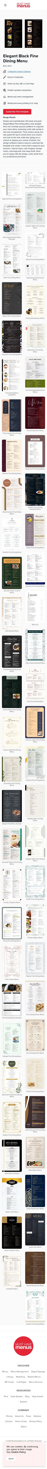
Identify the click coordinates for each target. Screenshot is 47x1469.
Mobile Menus (34, 1377)
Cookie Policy (18, 1452)
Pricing (9, 1416)
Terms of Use (21, 1421)
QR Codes (9, 1382)
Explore (23, 1402)
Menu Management (20, 1372)
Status (23, 1427)
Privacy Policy (35, 1421)
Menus (5, 1372)
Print (6, 1396)
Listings (9, 1377)
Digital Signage (38, 1372)
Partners (37, 1416)
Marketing (20, 1377)
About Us (19, 1416)
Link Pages (21, 1382)
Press (28, 1416)
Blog (27, 1396)
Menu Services (35, 1382)
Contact (8, 1421)
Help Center (37, 1396)
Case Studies (17, 1396)
